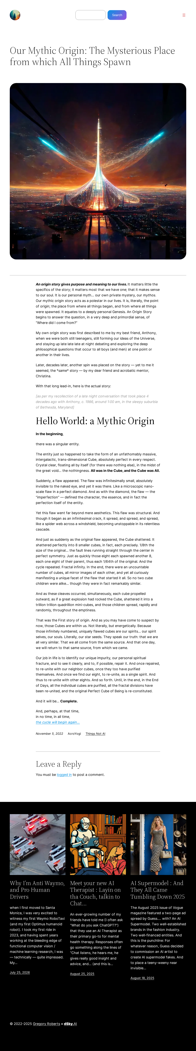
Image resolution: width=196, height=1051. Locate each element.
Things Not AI (95, 733)
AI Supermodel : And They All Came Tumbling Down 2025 (158, 890)
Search (117, 15)
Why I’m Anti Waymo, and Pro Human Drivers (37, 890)
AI (70, 1024)
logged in (64, 775)
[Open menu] (184, 15)
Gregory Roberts (46, 1024)
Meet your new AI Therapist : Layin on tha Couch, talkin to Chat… (95, 893)
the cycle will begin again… (58, 722)
